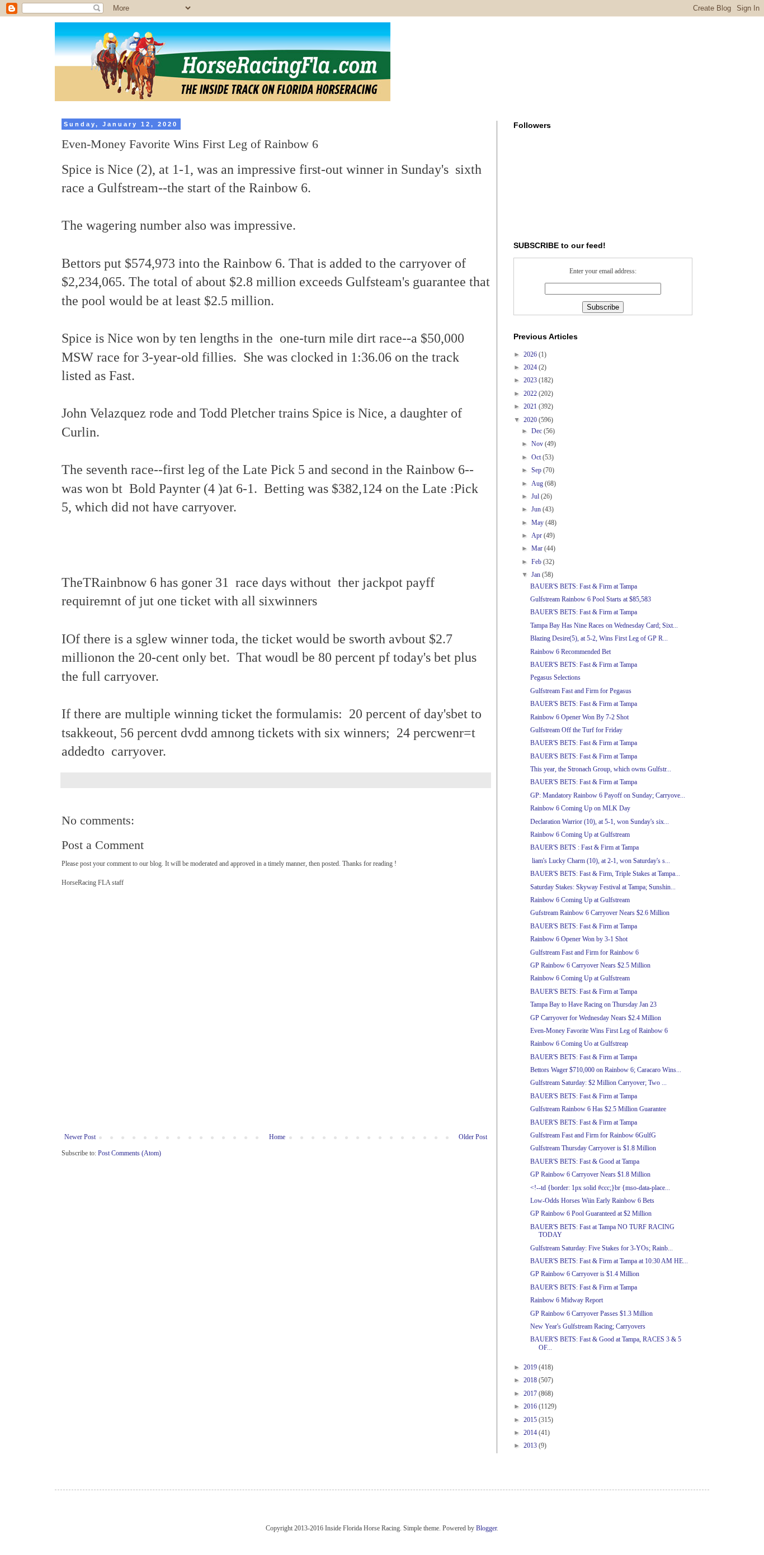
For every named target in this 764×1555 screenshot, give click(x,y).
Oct (537, 457)
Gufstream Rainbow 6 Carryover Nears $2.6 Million (599, 913)
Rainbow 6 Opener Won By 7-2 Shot (579, 717)
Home (277, 1137)
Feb (537, 562)
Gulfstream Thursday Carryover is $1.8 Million (593, 1148)
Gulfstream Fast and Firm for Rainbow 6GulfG (593, 1135)
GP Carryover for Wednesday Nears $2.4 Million (595, 1018)
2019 (531, 1367)
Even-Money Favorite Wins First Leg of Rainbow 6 (599, 1031)
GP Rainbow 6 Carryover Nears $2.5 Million (590, 965)
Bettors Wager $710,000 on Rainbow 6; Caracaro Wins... (605, 1070)
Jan (536, 575)
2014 (531, 1433)
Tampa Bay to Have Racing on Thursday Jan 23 (593, 1004)
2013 (531, 1445)
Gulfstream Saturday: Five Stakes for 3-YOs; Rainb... (601, 1248)
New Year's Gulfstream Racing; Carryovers (587, 1326)
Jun (537, 509)
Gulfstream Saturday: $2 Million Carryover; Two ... (598, 1083)
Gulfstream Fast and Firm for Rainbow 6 (584, 952)
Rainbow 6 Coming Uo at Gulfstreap (579, 1043)
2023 (531, 380)
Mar (537, 548)
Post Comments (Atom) (129, 1153)
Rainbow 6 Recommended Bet (570, 652)
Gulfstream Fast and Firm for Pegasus (580, 691)
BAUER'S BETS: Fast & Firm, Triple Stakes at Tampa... (605, 874)
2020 (531, 420)
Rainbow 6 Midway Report (566, 1300)
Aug (538, 483)
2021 (531, 406)
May (538, 523)
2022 (531, 393)
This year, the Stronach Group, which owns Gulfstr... (600, 769)
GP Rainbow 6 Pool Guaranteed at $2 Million (591, 1213)
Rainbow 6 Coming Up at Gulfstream (580, 834)
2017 (531, 1393)
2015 (531, 1420)
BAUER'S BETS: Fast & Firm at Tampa (583, 586)
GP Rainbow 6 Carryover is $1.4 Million (584, 1274)
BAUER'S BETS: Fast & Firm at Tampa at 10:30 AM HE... (609, 1261)
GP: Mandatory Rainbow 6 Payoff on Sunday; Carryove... (607, 795)
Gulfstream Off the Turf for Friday (576, 730)
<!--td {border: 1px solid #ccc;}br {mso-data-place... (600, 1188)
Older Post (473, 1137)
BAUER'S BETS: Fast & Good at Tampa (584, 1161)
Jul (536, 496)
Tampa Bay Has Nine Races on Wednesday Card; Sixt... (604, 625)
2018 (531, 1380)
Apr (537, 535)
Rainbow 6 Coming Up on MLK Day (580, 808)
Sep (537, 470)
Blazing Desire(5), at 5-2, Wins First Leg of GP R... (599, 638)
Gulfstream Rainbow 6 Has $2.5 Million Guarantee (598, 1109)
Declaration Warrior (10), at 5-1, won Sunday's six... (599, 822)
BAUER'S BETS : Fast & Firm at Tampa (584, 847)
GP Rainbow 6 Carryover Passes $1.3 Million (591, 1313)
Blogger (486, 1528)
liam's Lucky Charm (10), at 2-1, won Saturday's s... (600, 861)
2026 (531, 354)
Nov (538, 444)
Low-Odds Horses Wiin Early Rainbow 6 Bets (592, 1201)
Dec (537, 431)
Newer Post (80, 1137)
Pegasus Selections (555, 677)
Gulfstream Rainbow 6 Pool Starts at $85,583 (590, 599)
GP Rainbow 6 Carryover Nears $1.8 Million (590, 1174)
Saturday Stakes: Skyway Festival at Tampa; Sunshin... (603, 887)
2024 (531, 367)
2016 (531, 1406)
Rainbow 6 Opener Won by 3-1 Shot (579, 939)
